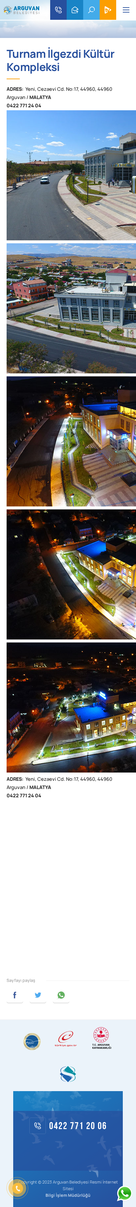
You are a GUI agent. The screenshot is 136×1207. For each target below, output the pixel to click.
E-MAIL (75, 10)
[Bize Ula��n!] (124, 1193)
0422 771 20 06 (58, 10)
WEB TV (108, 10)
